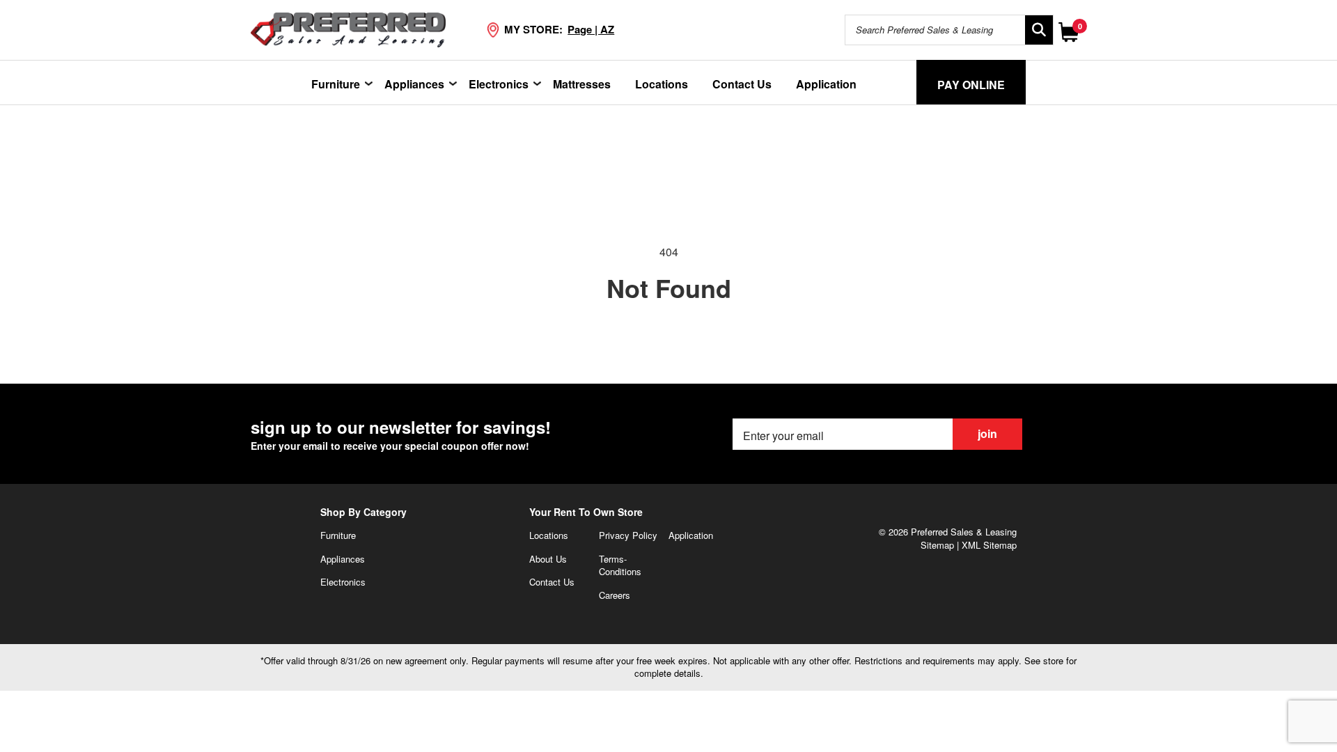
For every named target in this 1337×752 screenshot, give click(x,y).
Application (826, 84)
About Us (548, 558)
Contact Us (742, 84)
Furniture (335, 84)
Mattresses (582, 84)
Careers (614, 595)
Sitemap (937, 544)
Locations (661, 84)
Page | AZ (591, 29)
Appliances (414, 84)
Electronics (499, 84)
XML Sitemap (989, 544)
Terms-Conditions (620, 565)
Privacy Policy (628, 535)
